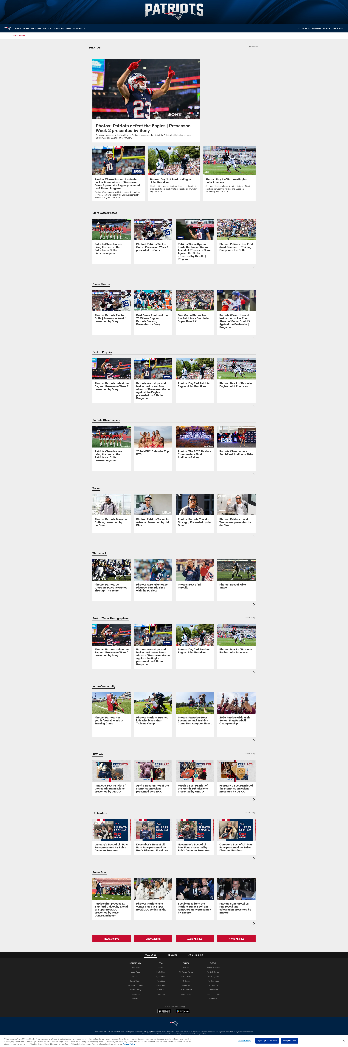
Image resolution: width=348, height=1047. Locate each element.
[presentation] (254, 267)
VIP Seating (186, 981)
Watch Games (186, 994)
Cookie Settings (244, 1041)
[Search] (300, 28)
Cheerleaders (135, 994)
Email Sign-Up (213, 976)
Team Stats (161, 981)
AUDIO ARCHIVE (194, 939)
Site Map (135, 999)
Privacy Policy (129, 1044)
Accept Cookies (289, 1041)
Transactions (160, 985)
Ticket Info (186, 967)
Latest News (135, 967)
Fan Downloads (213, 981)
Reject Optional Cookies (267, 1041)
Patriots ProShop (213, 967)
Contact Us (213, 999)
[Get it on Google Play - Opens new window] (183, 1012)
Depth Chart (160, 972)
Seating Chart (186, 985)
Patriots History (135, 990)
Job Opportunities (213, 994)
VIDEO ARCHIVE (153, 939)
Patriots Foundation (135, 985)
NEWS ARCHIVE (111, 939)
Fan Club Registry (213, 972)
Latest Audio (135, 976)
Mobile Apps (213, 985)
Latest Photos (135, 981)
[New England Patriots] (174, 1024)
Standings (161, 994)
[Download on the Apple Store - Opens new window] (164, 1011)
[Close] (344, 1041)
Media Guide (213, 990)
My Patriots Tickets (186, 972)
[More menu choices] (88, 28)
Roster (161, 967)
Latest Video (135, 972)
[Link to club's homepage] (7, 28)
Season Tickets (186, 976)
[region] (174, 1041)
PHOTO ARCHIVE (236, 939)
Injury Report (161, 976)
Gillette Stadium (186, 990)
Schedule (160, 990)
